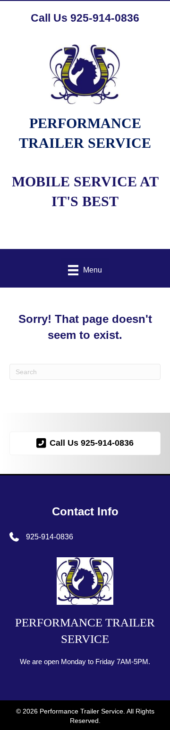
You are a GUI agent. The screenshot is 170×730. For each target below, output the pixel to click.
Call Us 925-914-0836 (85, 18)
